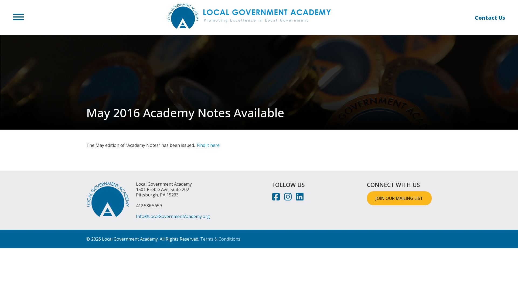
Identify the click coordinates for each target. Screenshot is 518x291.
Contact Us (490, 17)
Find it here (208, 145)
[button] (18, 17)
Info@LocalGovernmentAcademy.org (173, 216)
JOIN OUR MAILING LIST (399, 198)
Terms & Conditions (220, 239)
